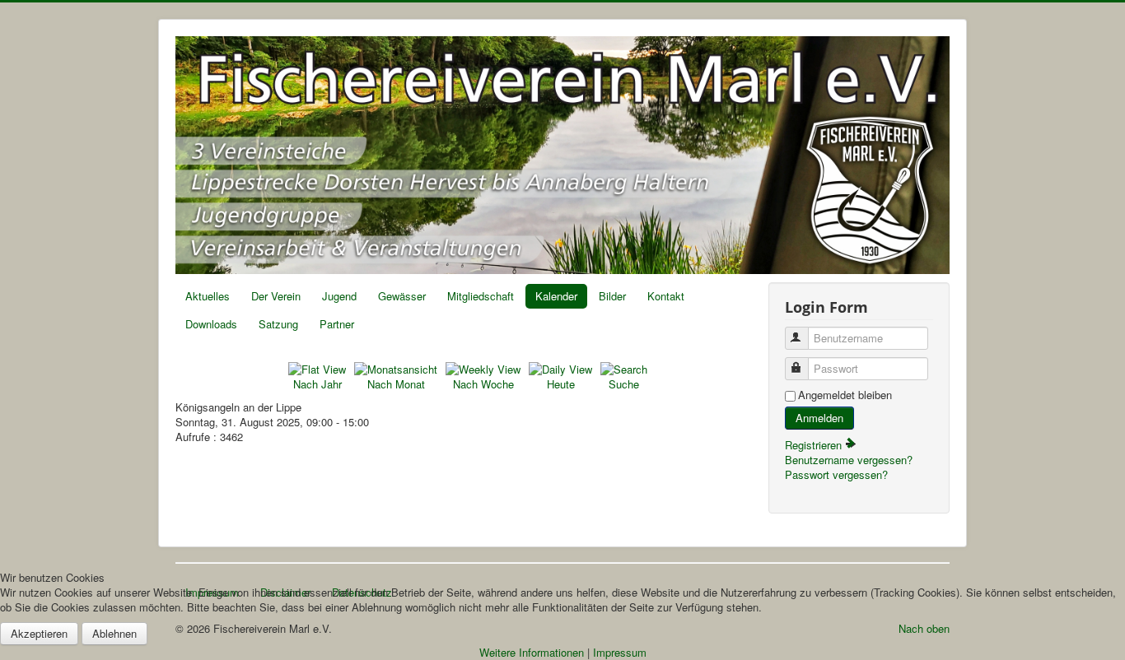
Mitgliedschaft (480, 296)
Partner (337, 324)
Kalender (556, 296)
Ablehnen (114, 633)
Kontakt (665, 296)
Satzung (278, 324)
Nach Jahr (317, 384)
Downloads (211, 324)
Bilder (612, 296)
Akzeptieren (39, 633)
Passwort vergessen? (836, 474)
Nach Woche (483, 384)
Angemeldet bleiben (845, 395)
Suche (624, 384)
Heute (561, 384)
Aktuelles (207, 296)
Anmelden (819, 417)
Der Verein (276, 296)
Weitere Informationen (531, 652)
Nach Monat (396, 384)
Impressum (620, 652)
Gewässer (402, 296)
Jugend (339, 296)
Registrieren (815, 445)
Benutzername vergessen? (849, 459)
